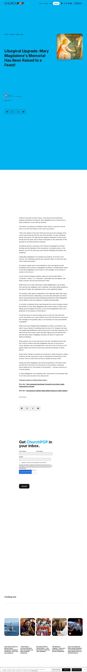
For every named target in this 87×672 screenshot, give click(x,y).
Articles (46, 3)
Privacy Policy (22, 468)
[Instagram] (66, 3)
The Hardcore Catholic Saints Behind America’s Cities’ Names (46, 390)
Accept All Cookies (76, 669)
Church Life (11, 34)
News (22, 34)
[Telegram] (69, 3)
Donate (56, 3)
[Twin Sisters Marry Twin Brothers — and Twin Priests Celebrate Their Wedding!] (43, 627)
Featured (17, 34)
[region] (43, 669)
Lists (50, 3)
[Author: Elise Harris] (5, 95)
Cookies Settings (56, 669)
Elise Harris (10, 95)
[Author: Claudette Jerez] (7, 634)
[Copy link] (23, 111)
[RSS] (71, 3)
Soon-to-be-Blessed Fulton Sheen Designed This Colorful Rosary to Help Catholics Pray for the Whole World (75, 650)
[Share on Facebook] (7, 111)
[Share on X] (18, 111)
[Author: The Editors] (70, 634)
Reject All (66, 669)
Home (40, 3)
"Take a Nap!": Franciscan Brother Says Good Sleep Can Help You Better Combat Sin (26, 650)
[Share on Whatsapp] (12, 111)
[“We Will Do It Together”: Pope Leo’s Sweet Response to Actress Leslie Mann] (59, 627)
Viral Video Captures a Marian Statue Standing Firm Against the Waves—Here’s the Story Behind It (11, 650)
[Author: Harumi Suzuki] (38, 634)
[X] (64, 3)
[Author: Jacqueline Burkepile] (22, 634)
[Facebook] (62, 3)
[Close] (84, 669)
